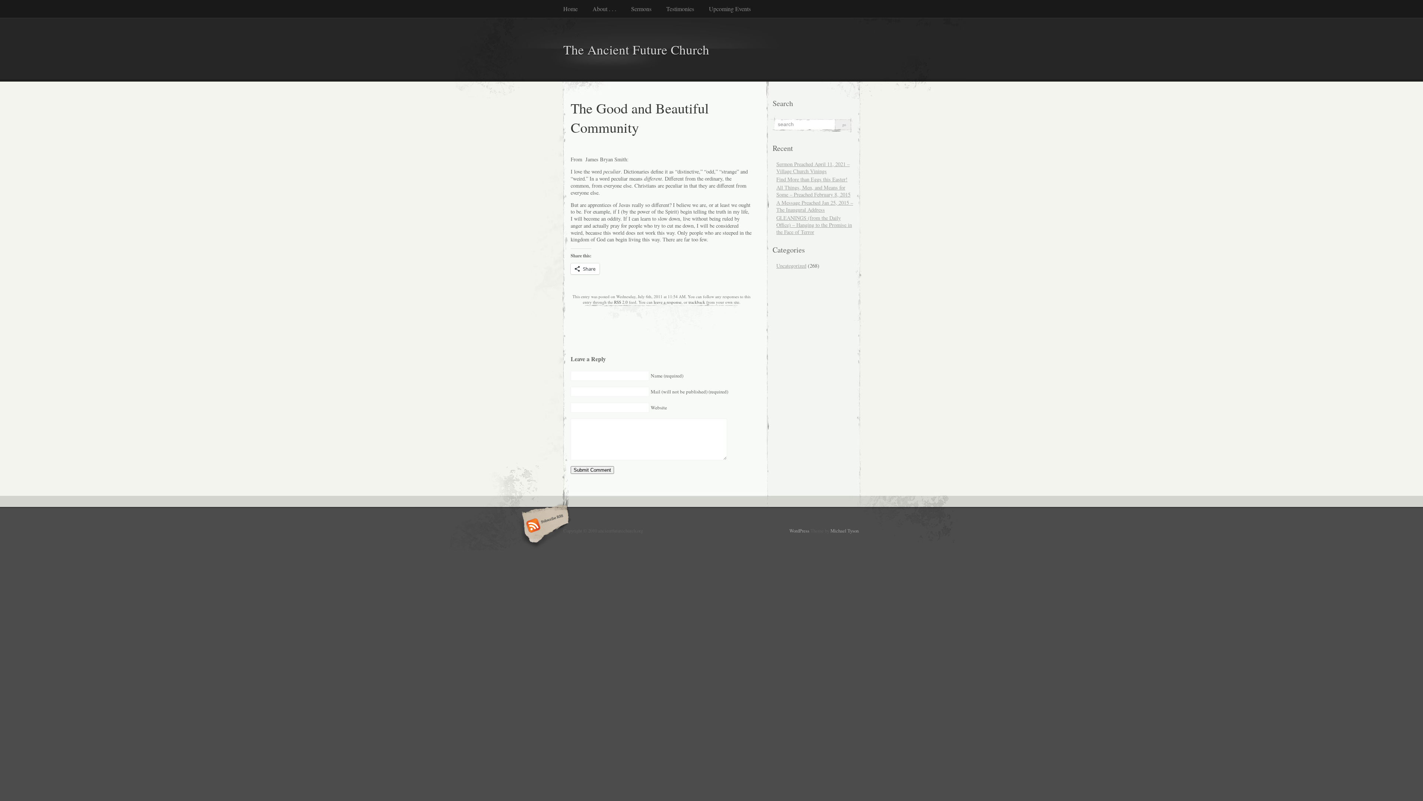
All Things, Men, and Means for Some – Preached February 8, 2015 (813, 191)
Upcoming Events (730, 9)
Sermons (641, 9)
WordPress (799, 530)
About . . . (604, 9)
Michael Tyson (844, 530)
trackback (697, 302)
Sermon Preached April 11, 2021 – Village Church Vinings (813, 168)
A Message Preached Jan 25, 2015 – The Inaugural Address (814, 206)
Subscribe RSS (544, 526)
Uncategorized (791, 265)
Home (570, 9)
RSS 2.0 (621, 302)
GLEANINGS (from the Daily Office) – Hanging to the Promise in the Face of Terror (814, 224)
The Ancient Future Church (636, 49)
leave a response (667, 302)
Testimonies (680, 9)
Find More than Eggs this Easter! (812, 179)
